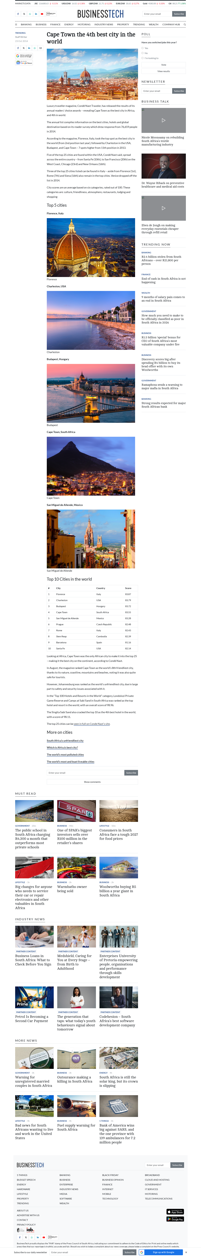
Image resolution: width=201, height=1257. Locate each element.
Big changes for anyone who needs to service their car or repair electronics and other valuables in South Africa (33, 897)
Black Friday (110, 1175)
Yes (146, 48)
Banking (26, 24)
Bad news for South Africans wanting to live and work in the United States (34, 1131)
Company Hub (171, 24)
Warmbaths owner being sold (72, 889)
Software (66, 1198)
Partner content (26, 951)
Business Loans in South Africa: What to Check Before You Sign (33, 960)
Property (123, 24)
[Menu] (16, 24)
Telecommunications (158, 1198)
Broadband (152, 1175)
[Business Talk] (51, 14)
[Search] (185, 24)
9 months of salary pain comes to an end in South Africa (163, 298)
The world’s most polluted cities (65, 754)
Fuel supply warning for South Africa (76, 1127)
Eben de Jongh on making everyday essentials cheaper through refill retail (160, 229)
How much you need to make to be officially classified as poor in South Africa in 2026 (163, 319)
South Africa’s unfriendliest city (65, 740)
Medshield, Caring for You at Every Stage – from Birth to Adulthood (74, 962)
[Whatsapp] (30, 14)
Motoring (84, 24)
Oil (170, 3)
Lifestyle (104, 826)
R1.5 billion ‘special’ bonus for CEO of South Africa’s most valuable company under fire (161, 341)
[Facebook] (18, 14)
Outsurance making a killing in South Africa (74, 1079)
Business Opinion (113, 1179)
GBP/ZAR (93, 3)
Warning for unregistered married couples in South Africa (33, 1081)
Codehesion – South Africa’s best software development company (117, 1021)
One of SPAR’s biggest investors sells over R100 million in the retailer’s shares (74, 836)
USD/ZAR (66, 3)
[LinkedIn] (36, 14)
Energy (69, 24)
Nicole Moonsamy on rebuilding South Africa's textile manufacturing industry (163, 141)
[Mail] (40, 48)
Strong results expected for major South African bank (164, 404)
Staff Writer (21, 36)
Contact (22, 1219)
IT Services (151, 1189)
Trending (139, 24)
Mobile (106, 1193)
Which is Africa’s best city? (62, 747)
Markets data (23, 3)
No (146, 53)
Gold (145, 3)
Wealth (153, 24)
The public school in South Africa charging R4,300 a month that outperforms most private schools (32, 838)
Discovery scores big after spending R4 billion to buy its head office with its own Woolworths (161, 365)
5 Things (104, 1121)
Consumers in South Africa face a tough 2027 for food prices (118, 834)
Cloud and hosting (157, 1179)
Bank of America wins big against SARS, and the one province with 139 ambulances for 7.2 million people (117, 1133)
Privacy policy (26, 1224)
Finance (55, 24)
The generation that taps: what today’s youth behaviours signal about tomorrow (76, 1023)
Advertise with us (28, 1215)
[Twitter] (24, 14)
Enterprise (66, 1184)
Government (22, 826)
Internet (107, 1189)
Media (63, 1193)
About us (22, 1210)
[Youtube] (42, 14)
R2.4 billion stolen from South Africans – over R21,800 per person (161, 260)
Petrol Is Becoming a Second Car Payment (31, 1019)
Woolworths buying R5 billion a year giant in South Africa (117, 891)
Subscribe (179, 13)
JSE (36, 3)
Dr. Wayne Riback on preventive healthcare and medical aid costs (163, 185)
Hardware (23, 1189)
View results (163, 71)
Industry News (103, 24)
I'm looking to (151, 58)
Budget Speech (26, 1179)
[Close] (186, 1252)
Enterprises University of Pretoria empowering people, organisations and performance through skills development (118, 966)
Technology (110, 1198)
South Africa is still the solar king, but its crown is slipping (118, 1081)
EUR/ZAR (120, 3)
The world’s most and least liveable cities (70, 761)
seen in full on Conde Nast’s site (92, 723)
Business (41, 24)
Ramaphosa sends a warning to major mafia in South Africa (162, 386)
